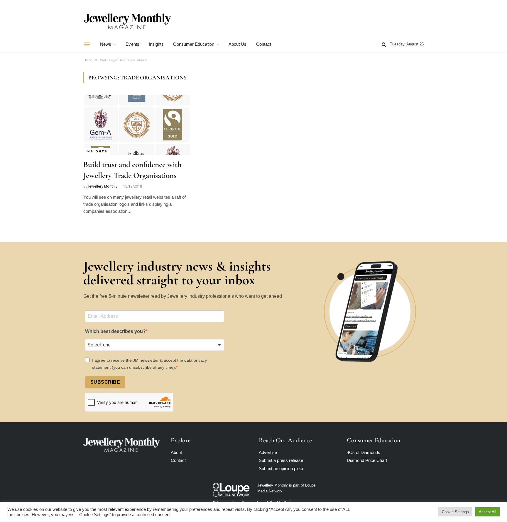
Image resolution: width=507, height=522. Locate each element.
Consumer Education (193, 44)
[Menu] (87, 44)
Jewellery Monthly (102, 186)
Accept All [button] (487, 512)
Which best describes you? (115, 331)
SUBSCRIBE (105, 382)
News (105, 44)
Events (132, 44)
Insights (156, 44)
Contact (263, 44)
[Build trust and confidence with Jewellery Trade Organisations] (136, 125)
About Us (238, 44)
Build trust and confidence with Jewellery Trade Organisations (132, 170)
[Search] (384, 44)
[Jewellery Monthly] (127, 21)
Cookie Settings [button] (455, 512)
